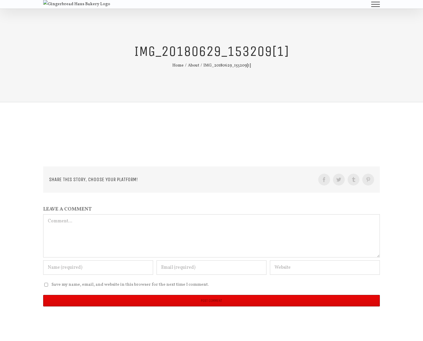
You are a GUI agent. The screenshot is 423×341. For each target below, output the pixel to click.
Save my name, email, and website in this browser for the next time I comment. (130, 285)
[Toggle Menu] (375, 4)
